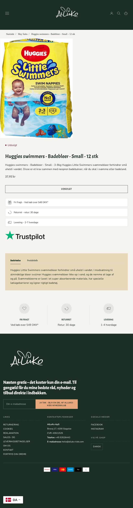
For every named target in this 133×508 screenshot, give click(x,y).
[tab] (15, 261)
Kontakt (8, 450)
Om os (6, 445)
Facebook (97, 424)
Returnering (11, 424)
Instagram (97, 428)
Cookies (8, 428)
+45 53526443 (62, 437)
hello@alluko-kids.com (73, 441)
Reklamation (11, 433)
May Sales (22, 34)
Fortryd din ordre (14, 454)
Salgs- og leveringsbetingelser (16, 439)
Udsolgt (66, 189)
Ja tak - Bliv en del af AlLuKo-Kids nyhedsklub (56, 404)
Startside (10, 34)
